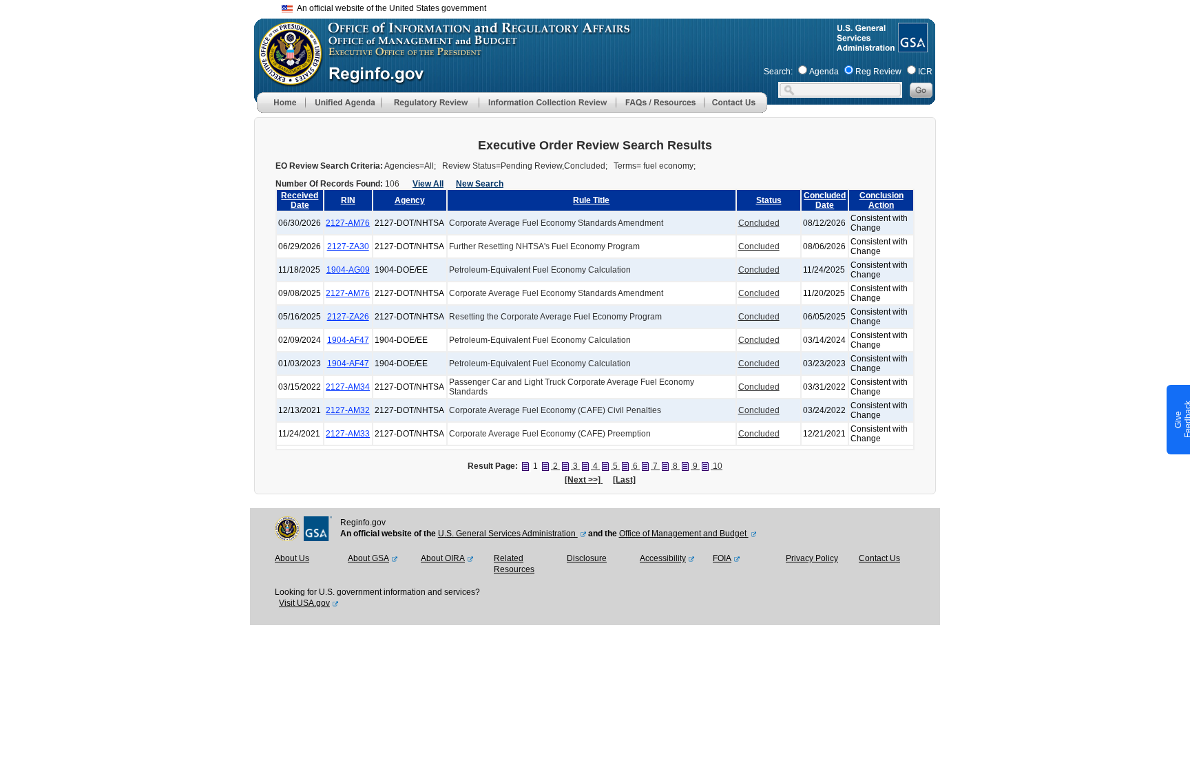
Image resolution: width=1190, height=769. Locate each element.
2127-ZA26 (348, 317)
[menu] (343, 102)
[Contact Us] (735, 110)
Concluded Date (825, 200)
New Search (479, 184)
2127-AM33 (348, 434)
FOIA (722, 558)
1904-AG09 (348, 270)
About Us (292, 558)
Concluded (759, 223)
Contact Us (879, 558)
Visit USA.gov (304, 603)
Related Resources (514, 564)
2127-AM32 (348, 410)
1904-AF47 (348, 340)
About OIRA (443, 558)
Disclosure (587, 558)
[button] (343, 102)
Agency (410, 200)
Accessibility (663, 558)
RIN (348, 200)
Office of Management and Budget (684, 533)
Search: (778, 71)
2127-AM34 (348, 387)
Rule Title (591, 200)
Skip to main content (603, 7)
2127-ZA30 (348, 246)
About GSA (368, 558)
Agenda (824, 71)
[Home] (281, 110)
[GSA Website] (911, 47)
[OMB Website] (285, 79)
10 (716, 466)
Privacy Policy (812, 558)
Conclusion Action (881, 200)
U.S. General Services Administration (508, 533)
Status (769, 200)
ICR (925, 71)
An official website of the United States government (389, 8)
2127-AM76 (348, 223)
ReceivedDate (299, 200)
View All (428, 184)
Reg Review (878, 71)
